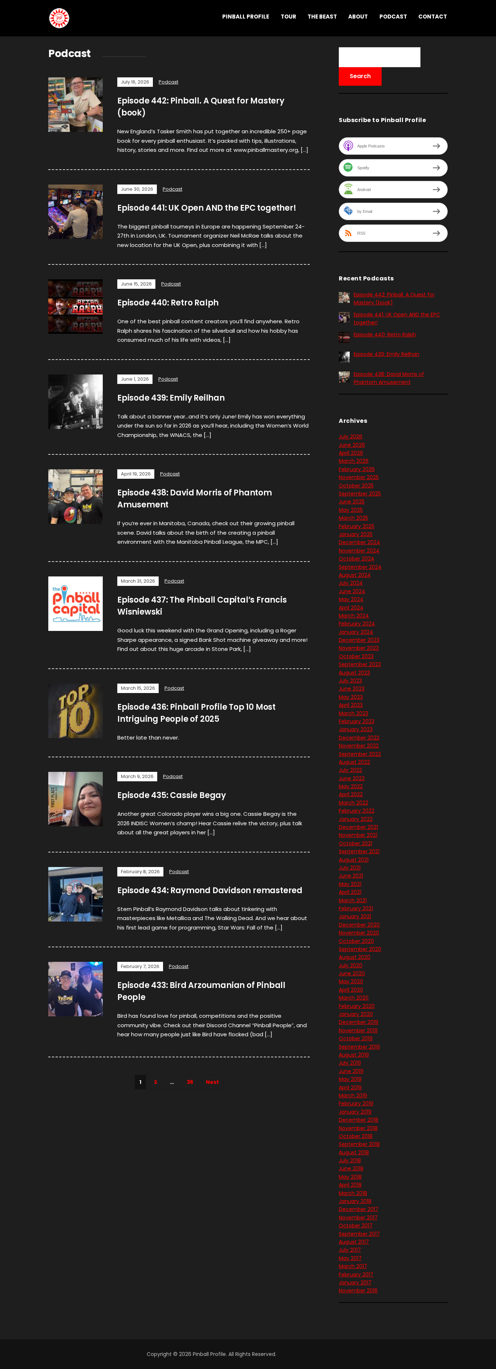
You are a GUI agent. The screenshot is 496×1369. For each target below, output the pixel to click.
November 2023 (359, 648)
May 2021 (350, 884)
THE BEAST (322, 16)
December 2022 (359, 737)
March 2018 (353, 1193)
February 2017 (356, 1274)
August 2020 (354, 957)
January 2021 (355, 916)
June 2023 (352, 688)
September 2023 (360, 664)
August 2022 (354, 762)
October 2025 (356, 485)
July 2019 (350, 1062)
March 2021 (353, 900)
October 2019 (356, 1038)
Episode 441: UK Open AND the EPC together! (206, 208)
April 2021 (350, 892)
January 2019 (355, 1111)
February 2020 (357, 1006)
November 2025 (359, 477)
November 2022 (359, 745)
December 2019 (358, 1022)
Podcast (393, 16)
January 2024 (356, 632)
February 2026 (357, 469)
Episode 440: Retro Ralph (168, 302)
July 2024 (351, 583)
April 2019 (350, 1087)
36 (190, 1082)
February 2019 (356, 1103)
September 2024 (360, 567)
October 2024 (356, 558)
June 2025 (352, 501)
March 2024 (354, 615)
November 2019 (358, 1030)
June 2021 (351, 875)
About (358, 16)
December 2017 (358, 1209)
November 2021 (358, 835)
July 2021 (350, 867)
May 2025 (351, 510)
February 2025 (356, 526)
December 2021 (358, 827)
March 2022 (353, 802)
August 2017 (354, 1242)
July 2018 (350, 1160)
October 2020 (356, 941)
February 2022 (356, 810)
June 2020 (352, 973)
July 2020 (350, 965)
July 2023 (350, 680)
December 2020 (359, 924)
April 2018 (350, 1184)
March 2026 (354, 461)
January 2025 (356, 534)
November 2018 (358, 1128)
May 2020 (351, 981)
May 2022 (351, 786)
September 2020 (360, 949)
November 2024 (359, 550)
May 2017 (350, 1258)
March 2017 (353, 1266)
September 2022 (360, 754)
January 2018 (355, 1201)
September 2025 (360, 493)
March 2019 (353, 1095)
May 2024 (351, 599)
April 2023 (351, 705)
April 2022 (351, 794)
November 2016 (358, 1290)
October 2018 (356, 1136)
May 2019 (350, 1079)
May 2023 (351, 697)
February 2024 (357, 623)
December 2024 (359, 542)
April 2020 (351, 989)
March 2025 (353, 518)
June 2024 (352, 591)
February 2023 (356, 721)
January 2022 (356, 819)
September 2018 (359, 1144)
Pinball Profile (245, 16)
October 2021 (355, 843)
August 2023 (354, 672)
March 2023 (353, 713)
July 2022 (350, 770)
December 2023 (359, 640)
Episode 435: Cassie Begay (171, 795)
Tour (288, 16)
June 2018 (351, 1168)
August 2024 (355, 575)
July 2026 (350, 436)
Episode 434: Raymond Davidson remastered (209, 890)
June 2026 (352, 445)
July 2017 (350, 1249)
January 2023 (356, 729)
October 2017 (356, 1225)
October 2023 (356, 656)
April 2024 (351, 607)
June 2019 (351, 1071)
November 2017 (358, 1217)
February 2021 (356, 908)
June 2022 (352, 778)
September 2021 (359, 851)
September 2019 (359, 1046)
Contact (432, 16)
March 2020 (354, 997)
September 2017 (359, 1234)
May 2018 (350, 1176)
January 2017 (355, 1282)
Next (212, 1082)
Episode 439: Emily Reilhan (171, 398)
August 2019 (354, 1054)
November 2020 (359, 932)
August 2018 (354, 1152)
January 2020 (356, 1014)
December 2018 (358, 1119)
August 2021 (354, 859)
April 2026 (351, 453)
